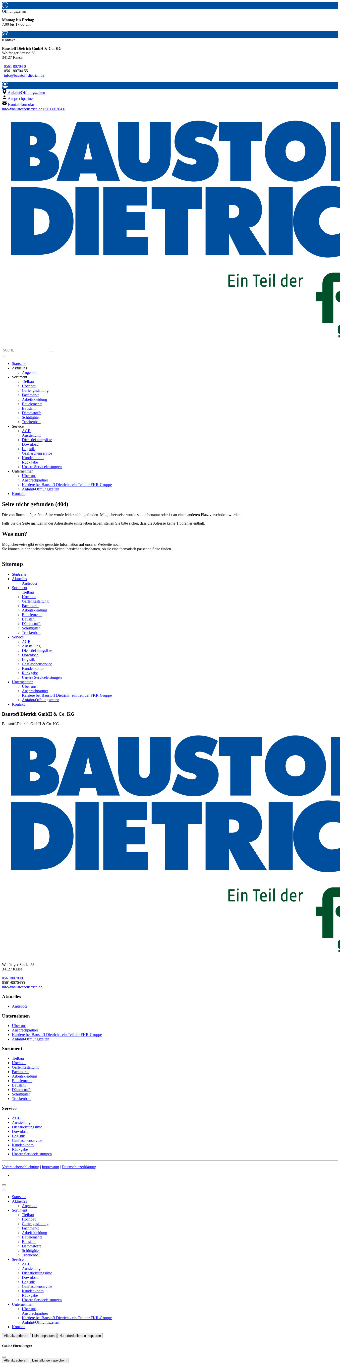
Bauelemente (32, 404)
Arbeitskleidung (34, 399)
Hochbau (29, 386)
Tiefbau (28, 381)
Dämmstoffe (31, 413)
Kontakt (18, 493)
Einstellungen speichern (49, 1360)
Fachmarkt (30, 395)
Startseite (19, 363)
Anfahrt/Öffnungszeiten (40, 489)
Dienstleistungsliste (37, 440)
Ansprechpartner (35, 480)
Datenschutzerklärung (79, 1167)
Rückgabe (30, 462)
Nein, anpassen (43, 1336)
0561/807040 (12, 978)
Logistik (28, 449)
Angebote (29, 372)
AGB (26, 431)
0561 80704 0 (15, 66)
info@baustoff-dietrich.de (24, 75)
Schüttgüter (31, 417)
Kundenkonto (33, 458)
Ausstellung (31, 435)
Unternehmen (22, 682)
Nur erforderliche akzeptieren (80, 1336)
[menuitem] (23, 92)
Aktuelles (19, 579)
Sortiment (19, 588)
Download (30, 444)
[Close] (4, 1189)
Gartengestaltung (35, 390)
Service (18, 637)
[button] (4, 356)
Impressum (50, 1167)
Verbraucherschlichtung (20, 1167)
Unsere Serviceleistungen (42, 467)
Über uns (29, 476)
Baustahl (29, 408)
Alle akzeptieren (15, 1336)
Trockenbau (31, 422)
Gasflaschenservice (37, 453)
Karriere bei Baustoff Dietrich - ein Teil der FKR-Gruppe (67, 484)
